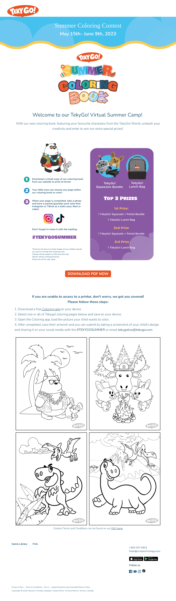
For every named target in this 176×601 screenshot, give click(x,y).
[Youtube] (135, 571)
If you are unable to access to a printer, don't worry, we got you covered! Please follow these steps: (88, 299)
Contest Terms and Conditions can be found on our (88, 528)
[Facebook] (130, 571)
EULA (46, 587)
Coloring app (50, 309)
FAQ (35, 544)
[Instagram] (139, 571)
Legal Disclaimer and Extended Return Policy (70, 587)
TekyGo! (31, 591)
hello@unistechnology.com (144, 551)
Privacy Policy (18, 587)
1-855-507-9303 (138, 548)
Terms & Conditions (34, 587)
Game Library (19, 544)
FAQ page (117, 528)
